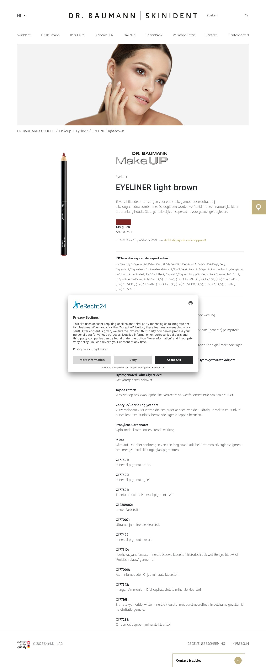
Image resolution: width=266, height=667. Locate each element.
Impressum (240, 644)
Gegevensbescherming (206, 644)
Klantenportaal (238, 35)
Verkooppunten (184, 35)
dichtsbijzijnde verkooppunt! (185, 240)
